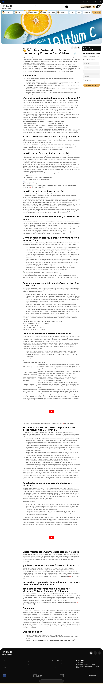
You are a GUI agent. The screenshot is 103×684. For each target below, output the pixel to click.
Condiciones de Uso (32, 667)
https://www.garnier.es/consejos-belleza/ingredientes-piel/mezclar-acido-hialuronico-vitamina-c (52, 637)
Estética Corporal (6, 663)
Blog (24, 48)
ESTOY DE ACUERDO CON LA (92, 80)
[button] (98, 6)
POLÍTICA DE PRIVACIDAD (92, 80)
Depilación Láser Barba (57, 668)
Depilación (4, 665)
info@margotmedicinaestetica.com (85, 664)
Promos (4, 669)
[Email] (78, 47)
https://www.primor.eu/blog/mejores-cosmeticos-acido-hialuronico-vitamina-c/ (50, 640)
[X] (72, 47)
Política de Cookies (32, 665)
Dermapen (54, 662)
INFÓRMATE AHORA (91, 85)
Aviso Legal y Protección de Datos (35, 669)
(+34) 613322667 (80, 662)
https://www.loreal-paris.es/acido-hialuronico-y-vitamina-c (44, 635)
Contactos (29, 663)
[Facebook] (75, 47)
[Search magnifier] (66, 7)
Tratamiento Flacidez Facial (59, 666)
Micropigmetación (6, 667)
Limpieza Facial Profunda (58, 664)
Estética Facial (5, 661)
